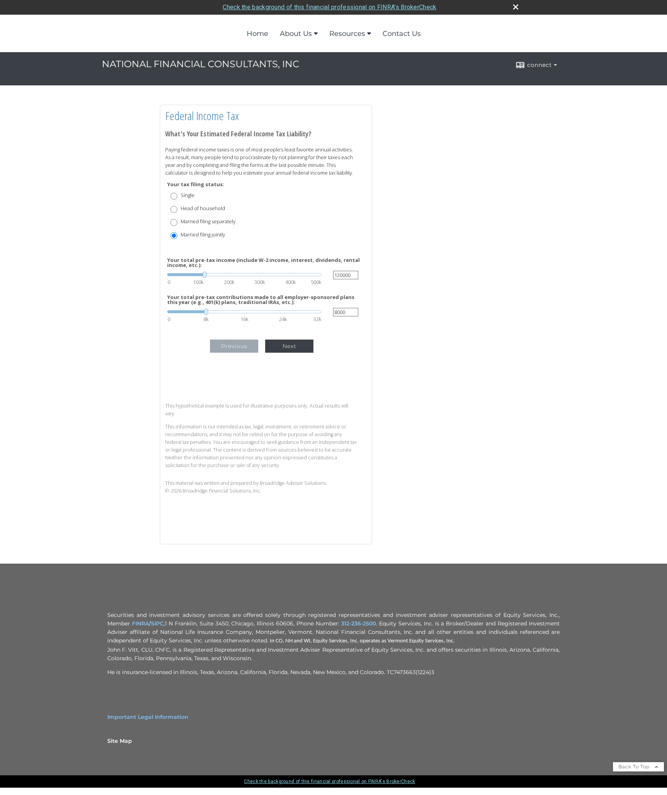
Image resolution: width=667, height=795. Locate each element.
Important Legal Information (147, 716)
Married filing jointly (203, 234)
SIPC (157, 623)
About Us (296, 33)
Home (257, 33)
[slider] (244, 274)
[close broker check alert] (516, 7)
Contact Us (402, 33)
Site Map (119, 740)
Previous (234, 346)
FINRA (140, 623)
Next (289, 346)
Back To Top (634, 767)
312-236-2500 (358, 623)
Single (188, 195)
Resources (347, 33)
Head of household (203, 208)
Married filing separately (208, 221)
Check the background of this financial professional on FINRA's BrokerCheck (329, 7)
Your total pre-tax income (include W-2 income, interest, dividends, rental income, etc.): (263, 263)
